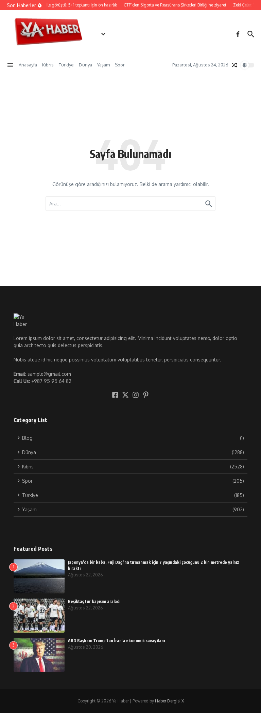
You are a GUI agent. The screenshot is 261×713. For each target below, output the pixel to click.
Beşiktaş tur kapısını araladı (94, 601)
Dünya (85, 64)
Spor (120, 64)
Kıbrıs (48, 64)
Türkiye (66, 64)
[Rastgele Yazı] (234, 65)
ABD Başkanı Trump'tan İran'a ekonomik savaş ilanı (116, 640)
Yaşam (103, 64)
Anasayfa (28, 64)
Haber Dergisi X (169, 700)
